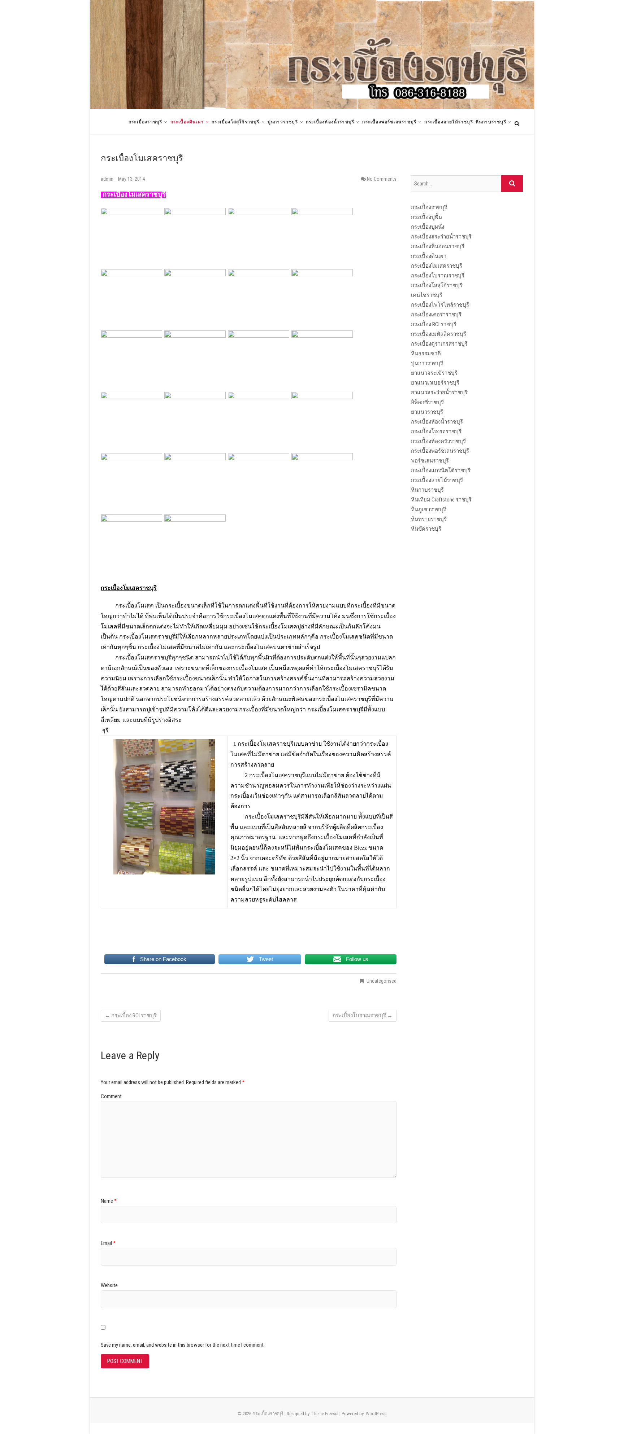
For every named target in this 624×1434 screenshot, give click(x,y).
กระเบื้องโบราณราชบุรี (363, 1015)
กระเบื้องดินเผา (187, 121)
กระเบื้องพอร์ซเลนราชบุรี (389, 121)
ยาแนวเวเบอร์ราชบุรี (435, 383)
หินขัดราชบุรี (426, 529)
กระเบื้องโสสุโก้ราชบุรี (235, 121)
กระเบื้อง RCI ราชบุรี (131, 1015)
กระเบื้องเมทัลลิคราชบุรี (438, 334)
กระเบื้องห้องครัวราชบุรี (438, 441)
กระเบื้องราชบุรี (145, 121)
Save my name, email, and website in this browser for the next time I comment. (183, 1345)
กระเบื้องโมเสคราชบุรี (436, 266)
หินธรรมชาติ (426, 353)
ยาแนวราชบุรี (427, 412)
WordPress (376, 1413)
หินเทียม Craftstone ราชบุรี (441, 499)
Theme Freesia (325, 1413)
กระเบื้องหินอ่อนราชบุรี (437, 246)
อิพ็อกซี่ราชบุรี (427, 402)
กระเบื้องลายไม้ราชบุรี (448, 121)
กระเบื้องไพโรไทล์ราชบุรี (440, 305)
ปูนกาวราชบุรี (283, 121)
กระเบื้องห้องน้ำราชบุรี (330, 121)
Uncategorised (381, 981)
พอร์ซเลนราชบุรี (430, 460)
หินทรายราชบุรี (429, 519)
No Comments (381, 179)
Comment (111, 1096)
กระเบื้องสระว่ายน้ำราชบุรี (441, 236)
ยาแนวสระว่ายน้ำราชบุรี (439, 392)
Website (109, 1285)
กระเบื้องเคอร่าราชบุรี (436, 314)
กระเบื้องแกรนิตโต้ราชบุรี (441, 470)
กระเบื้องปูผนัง (427, 227)
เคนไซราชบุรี (426, 295)
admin (107, 179)
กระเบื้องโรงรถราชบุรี (436, 431)
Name (109, 1201)
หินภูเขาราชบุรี (428, 509)
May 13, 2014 (131, 179)
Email (108, 1243)
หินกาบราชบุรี (491, 121)
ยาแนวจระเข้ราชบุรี (434, 373)
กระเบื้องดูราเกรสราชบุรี (439, 344)
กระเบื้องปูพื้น (426, 217)
